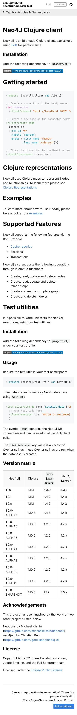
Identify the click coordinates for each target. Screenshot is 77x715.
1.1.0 (48, 4)
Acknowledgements (25, 605)
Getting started (25, 82)
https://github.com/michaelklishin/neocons (34, 631)
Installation (15, 54)
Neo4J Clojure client (32, 30)
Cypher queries (21, 246)
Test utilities (21, 307)
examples (36, 213)
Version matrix (19, 463)
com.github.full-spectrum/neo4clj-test (17, 4)
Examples (17, 198)
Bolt (14, 45)
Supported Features (32, 223)
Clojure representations (37, 167)
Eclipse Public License (46, 670)
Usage (10, 362)
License (11, 648)
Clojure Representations (20, 187)
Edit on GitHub (64, 706)
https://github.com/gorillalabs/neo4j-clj (32, 640)
